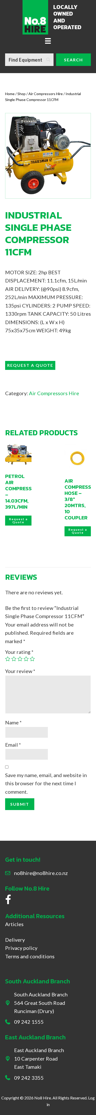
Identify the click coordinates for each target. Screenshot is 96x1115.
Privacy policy (21, 948)
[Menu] (48, 40)
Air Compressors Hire (45, 94)
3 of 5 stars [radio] (20, 658)
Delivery (15, 940)
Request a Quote (30, 365)
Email (13, 745)
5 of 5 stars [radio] (32, 658)
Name (13, 722)
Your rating (19, 652)
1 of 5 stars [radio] (7, 658)
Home (10, 94)
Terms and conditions (30, 956)
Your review (20, 671)
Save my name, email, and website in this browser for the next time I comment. (46, 783)
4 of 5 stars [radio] (26, 658)
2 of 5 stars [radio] (13, 658)
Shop (21, 94)
